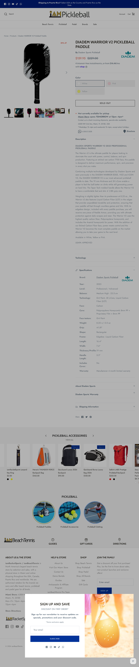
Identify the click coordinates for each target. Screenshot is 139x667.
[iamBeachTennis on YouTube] (55, 647)
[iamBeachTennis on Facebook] (47, 647)
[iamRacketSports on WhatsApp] (63, 647)
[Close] (130, 597)
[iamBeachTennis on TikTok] (59, 647)
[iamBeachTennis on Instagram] (51, 647)
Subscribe (55, 638)
